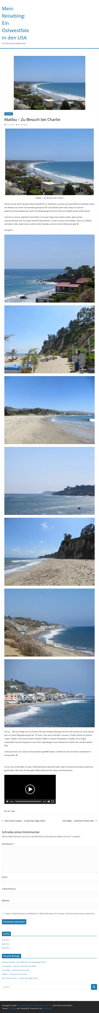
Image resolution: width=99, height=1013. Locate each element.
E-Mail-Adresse (9, 888)
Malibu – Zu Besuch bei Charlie (14, 974)
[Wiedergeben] (7, 801)
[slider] (28, 801)
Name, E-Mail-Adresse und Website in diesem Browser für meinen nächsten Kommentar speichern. (50, 913)
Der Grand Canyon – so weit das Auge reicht (25, 820)
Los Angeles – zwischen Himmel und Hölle (19, 966)
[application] (30, 789)
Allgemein (8, 114)
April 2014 (6, 948)
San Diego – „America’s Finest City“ (78, 820)
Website (5, 900)
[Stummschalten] (49, 801)
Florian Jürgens (23, 125)
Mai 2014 (5, 944)
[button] (30, 789)
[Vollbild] (52, 801)
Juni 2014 (5, 940)
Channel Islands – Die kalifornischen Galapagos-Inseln (24, 962)
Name (4, 877)
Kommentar (8, 844)
